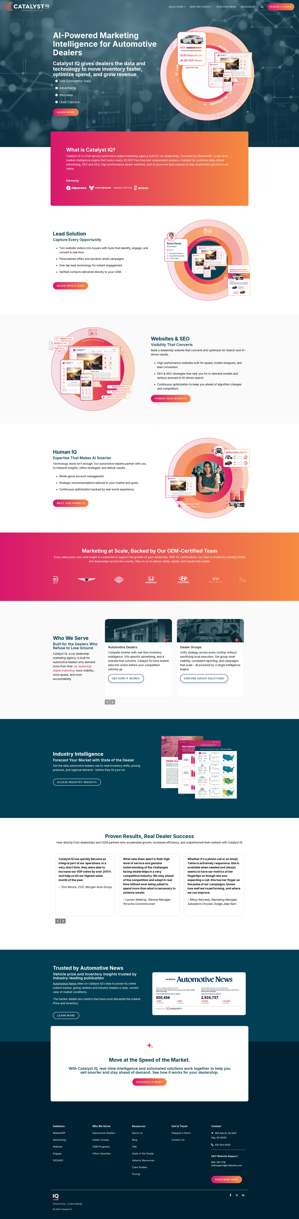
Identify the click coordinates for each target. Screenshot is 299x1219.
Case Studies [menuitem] (139, 1167)
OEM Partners (226, 6)
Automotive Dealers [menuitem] (104, 1132)
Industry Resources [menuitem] (143, 1160)
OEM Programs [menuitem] (101, 1146)
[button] (230, 1195)
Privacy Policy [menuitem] (59, 1204)
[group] (138, 658)
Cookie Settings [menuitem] (74, 1204)
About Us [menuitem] (137, 1132)
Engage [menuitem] (57, 1153)
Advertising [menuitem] (59, 1139)
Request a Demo (281, 6)
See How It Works (126, 678)
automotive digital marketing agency (125, 156)
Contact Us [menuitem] (178, 1139)
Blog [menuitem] (134, 1139)
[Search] (262, 6)
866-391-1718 (218, 1162)
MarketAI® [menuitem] (59, 1132)
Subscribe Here (226, 1179)
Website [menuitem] (57, 1146)
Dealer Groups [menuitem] (101, 1139)
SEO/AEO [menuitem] (58, 1160)
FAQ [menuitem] (134, 1146)
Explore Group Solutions (204, 678)
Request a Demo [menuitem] (181, 1132)
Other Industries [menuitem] (102, 1153)
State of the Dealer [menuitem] (143, 1153)
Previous (107, 702)
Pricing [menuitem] (136, 1174)
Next (112, 702)
